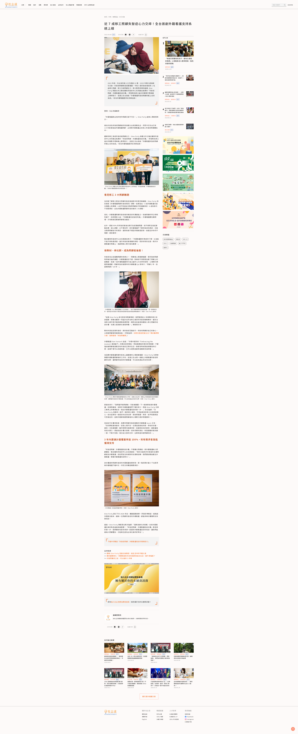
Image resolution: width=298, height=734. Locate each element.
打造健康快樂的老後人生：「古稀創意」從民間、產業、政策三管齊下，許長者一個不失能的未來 (160, 683)
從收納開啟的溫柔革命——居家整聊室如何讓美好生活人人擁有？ (183, 683)
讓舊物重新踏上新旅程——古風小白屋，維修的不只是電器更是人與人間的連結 (174, 94)
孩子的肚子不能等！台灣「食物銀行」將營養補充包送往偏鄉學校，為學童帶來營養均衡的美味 (174, 110)
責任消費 (167, 130)
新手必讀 (159, 714)
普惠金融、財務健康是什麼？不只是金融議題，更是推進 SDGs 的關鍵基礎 (137, 683)
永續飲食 (173, 115)
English (144, 719)
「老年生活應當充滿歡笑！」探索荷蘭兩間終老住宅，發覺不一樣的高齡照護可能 (174, 78)
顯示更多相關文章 (149, 696)
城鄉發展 (153, 654)
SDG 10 (185, 239)
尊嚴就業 (113, 654)
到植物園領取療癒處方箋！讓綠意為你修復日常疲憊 (183, 657)
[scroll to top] (293, 729)
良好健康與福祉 (168, 239)
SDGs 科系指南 (174, 719)
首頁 (105, 17)
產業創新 (173, 83)
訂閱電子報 (188, 722)
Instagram (190, 719)
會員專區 (290, 5)
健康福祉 (115, 17)
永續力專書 (160, 719)
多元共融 (122, 17)
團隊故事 (144, 714)
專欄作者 (144, 717)
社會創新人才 (173, 717)
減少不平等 (182, 243)
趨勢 (172, 67)
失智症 (178, 239)
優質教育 (167, 67)
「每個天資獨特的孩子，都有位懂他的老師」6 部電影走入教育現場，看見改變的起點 (179, 61)
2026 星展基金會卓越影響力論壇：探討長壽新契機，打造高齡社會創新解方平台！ (113, 683)
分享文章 (120, 35)
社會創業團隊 (173, 714)
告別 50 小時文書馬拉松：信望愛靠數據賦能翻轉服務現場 (137, 657)
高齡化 (166, 247)
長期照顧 (173, 243)
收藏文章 (141, 35)
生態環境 (176, 654)
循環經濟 (173, 99)
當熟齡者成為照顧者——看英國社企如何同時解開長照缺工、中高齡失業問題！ (113, 658)
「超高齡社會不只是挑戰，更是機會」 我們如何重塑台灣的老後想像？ (160, 658)
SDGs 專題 (160, 717)
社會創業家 (160, 679)
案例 (114, 34)
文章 (109, 17)
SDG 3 (165, 243)
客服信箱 (187, 714)
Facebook (190, 717)
